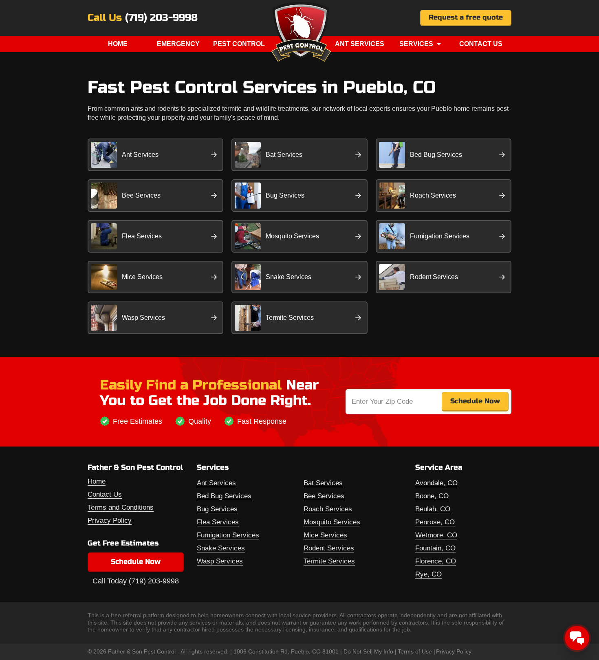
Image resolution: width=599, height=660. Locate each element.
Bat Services (284, 154)
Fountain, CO (435, 548)
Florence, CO (435, 561)
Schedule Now (136, 561)
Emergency (178, 43)
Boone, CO (432, 496)
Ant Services (359, 43)
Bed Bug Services (436, 154)
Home (118, 43)
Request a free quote (466, 17)
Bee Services (141, 195)
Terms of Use (415, 651)
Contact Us (480, 43)
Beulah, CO (432, 509)
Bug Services (285, 195)
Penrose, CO (435, 522)
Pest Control (239, 43)
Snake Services (288, 276)
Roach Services (433, 195)
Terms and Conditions (121, 507)
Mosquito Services (292, 236)
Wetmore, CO (436, 535)
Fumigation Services (439, 236)
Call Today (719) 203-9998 (135, 581)
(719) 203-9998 (161, 18)
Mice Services (142, 276)
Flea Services (142, 236)
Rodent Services (434, 276)
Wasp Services (143, 317)
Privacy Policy (110, 520)
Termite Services (290, 317)
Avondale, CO (436, 483)
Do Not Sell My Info (368, 651)
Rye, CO (428, 574)
